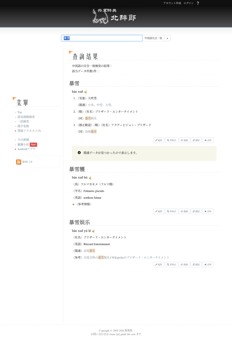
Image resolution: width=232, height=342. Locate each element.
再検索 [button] (172, 140)
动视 (91, 131)
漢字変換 (23, 126)
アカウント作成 (172, 3)
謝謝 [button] (185, 140)
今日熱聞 (23, 140)
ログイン (189, 3)
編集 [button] (159, 140)
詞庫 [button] (209, 140)
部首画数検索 (26, 117)
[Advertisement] (113, 295)
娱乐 (91, 118)
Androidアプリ (26, 149)
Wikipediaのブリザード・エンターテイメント (140, 257)
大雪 (108, 105)
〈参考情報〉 (84, 204)
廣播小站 (23, 144)
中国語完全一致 (153, 38)
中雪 (99, 105)
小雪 (91, 105)
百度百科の (97, 257)
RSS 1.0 (27, 161)
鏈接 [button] (197, 140)
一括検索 (23, 121)
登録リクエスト (27, 130)
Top (19, 112)
